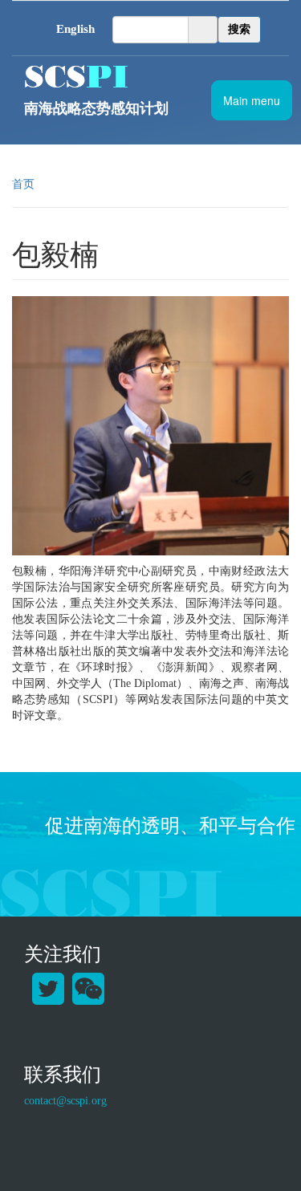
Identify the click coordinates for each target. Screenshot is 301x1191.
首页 (23, 184)
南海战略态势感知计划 (96, 108)
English (75, 28)
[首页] (150, 76)
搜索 (239, 29)
